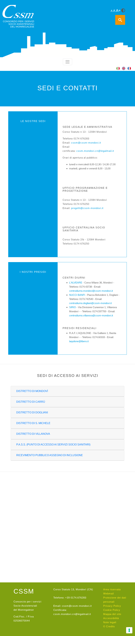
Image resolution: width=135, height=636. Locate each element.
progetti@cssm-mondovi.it (87, 208)
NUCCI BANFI (77, 295)
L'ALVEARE (75, 282)
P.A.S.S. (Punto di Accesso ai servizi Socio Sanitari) (53, 444)
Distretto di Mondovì (32, 391)
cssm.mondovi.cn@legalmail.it (95, 150)
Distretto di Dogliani (32, 412)
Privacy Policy (112, 605)
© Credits (109, 626)
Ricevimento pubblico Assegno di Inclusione (49, 455)
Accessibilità (111, 618)
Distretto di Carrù (30, 401)
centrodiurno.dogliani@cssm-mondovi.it (90, 303)
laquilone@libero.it (79, 341)
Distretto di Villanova (33, 433)
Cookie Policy (111, 610)
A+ (118, 11)
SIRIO (72, 307)
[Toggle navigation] (67, 62)
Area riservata (112, 589)
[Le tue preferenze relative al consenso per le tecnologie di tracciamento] (129, 630)
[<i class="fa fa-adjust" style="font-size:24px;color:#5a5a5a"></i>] (123, 10)
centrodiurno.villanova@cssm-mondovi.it (91, 315)
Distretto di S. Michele (33, 423)
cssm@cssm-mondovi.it (86, 142)
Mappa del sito (112, 614)
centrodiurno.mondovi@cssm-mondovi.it (91, 290)
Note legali (109, 622)
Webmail (108, 593)
